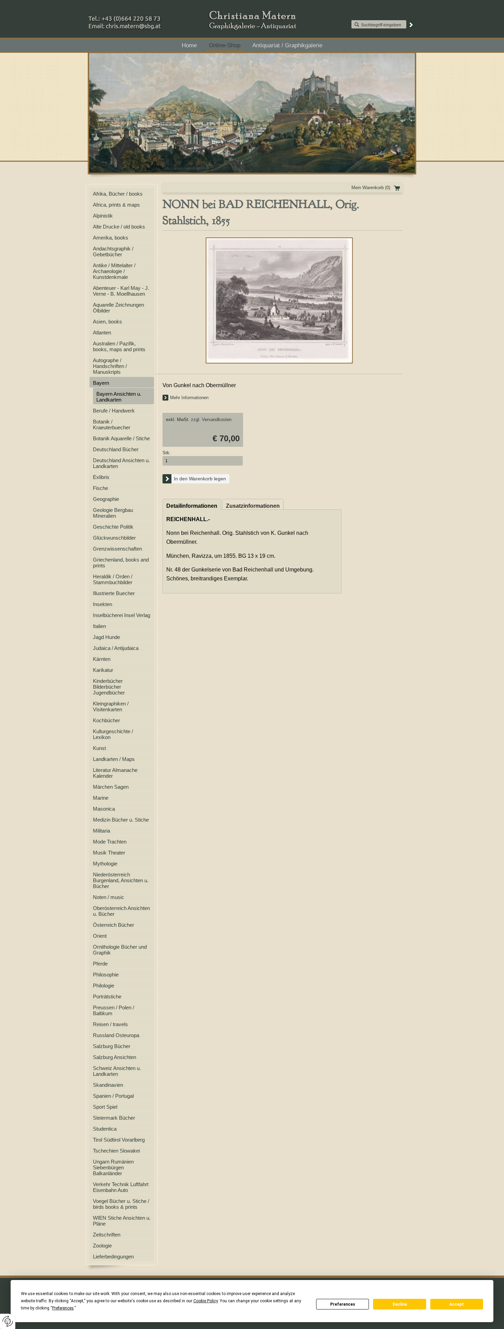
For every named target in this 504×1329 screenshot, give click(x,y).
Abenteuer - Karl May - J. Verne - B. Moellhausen (121, 291)
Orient (100, 936)
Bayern (101, 383)
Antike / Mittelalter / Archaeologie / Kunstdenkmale (114, 271)
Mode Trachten (110, 842)
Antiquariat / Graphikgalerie (287, 45)
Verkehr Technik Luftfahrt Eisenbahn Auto (120, 1187)
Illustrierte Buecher (114, 593)
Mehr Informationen (189, 397)
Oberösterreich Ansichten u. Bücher (121, 911)
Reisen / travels (110, 1024)
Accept (456, 1304)
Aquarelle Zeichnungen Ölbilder (118, 307)
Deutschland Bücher (116, 449)
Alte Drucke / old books (119, 227)
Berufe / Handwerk (114, 411)
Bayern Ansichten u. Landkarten (118, 397)
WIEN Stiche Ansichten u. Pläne (122, 1221)
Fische (100, 488)
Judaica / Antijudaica (116, 648)
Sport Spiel (105, 1107)
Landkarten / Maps (114, 759)
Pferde (100, 964)
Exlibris (101, 477)
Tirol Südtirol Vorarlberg (119, 1140)
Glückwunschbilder (114, 538)
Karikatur (103, 670)
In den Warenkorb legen (200, 478)
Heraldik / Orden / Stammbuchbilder (112, 579)
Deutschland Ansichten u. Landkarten (121, 463)
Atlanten (102, 332)
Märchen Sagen (111, 787)
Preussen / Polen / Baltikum (113, 1010)
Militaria (101, 831)
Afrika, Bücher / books (118, 194)
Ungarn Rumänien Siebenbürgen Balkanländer (113, 1167)
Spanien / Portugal (113, 1096)
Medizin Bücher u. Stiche (121, 820)
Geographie (106, 499)
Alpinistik (103, 216)
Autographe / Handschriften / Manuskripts (110, 366)
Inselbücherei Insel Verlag (121, 615)
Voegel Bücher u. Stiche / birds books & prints (121, 1204)
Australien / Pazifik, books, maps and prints (119, 346)
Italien (99, 626)
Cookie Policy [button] (205, 1301)
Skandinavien (108, 1085)
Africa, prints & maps (116, 205)
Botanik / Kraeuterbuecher (111, 424)
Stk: (167, 452)
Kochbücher (106, 720)
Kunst (99, 748)
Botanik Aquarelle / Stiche (121, 438)
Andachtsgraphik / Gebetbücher (113, 251)
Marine (100, 798)
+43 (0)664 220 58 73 (146, 17)
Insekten (102, 604)
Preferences (342, 1304)
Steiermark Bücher (114, 1118)
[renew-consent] (7, 1321)
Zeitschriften (106, 1235)
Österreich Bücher (113, 925)
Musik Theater (109, 853)
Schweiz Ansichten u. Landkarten (117, 1071)
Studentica (105, 1129)
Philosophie (106, 974)
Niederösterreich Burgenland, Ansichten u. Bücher (120, 880)
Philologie (103, 985)
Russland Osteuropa (116, 1035)
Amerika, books (110, 238)
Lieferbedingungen (113, 1256)
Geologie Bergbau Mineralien (113, 513)
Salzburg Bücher (111, 1046)
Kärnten (101, 659)
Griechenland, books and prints (121, 562)
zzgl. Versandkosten (211, 419)
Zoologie (102, 1245)
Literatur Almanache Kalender (115, 773)
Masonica (104, 809)
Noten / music (108, 897)
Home (189, 45)
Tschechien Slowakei (116, 1151)
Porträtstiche (107, 996)
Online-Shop (224, 45)
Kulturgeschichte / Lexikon (113, 734)
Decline (400, 1304)
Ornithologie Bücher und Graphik (120, 950)
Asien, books (107, 321)
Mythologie (105, 863)
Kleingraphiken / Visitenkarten (111, 706)
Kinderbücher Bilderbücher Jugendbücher (109, 687)
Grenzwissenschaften (117, 549)
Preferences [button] (63, 1308)
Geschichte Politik (113, 527)
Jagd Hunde (106, 637)
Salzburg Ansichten (114, 1057)
